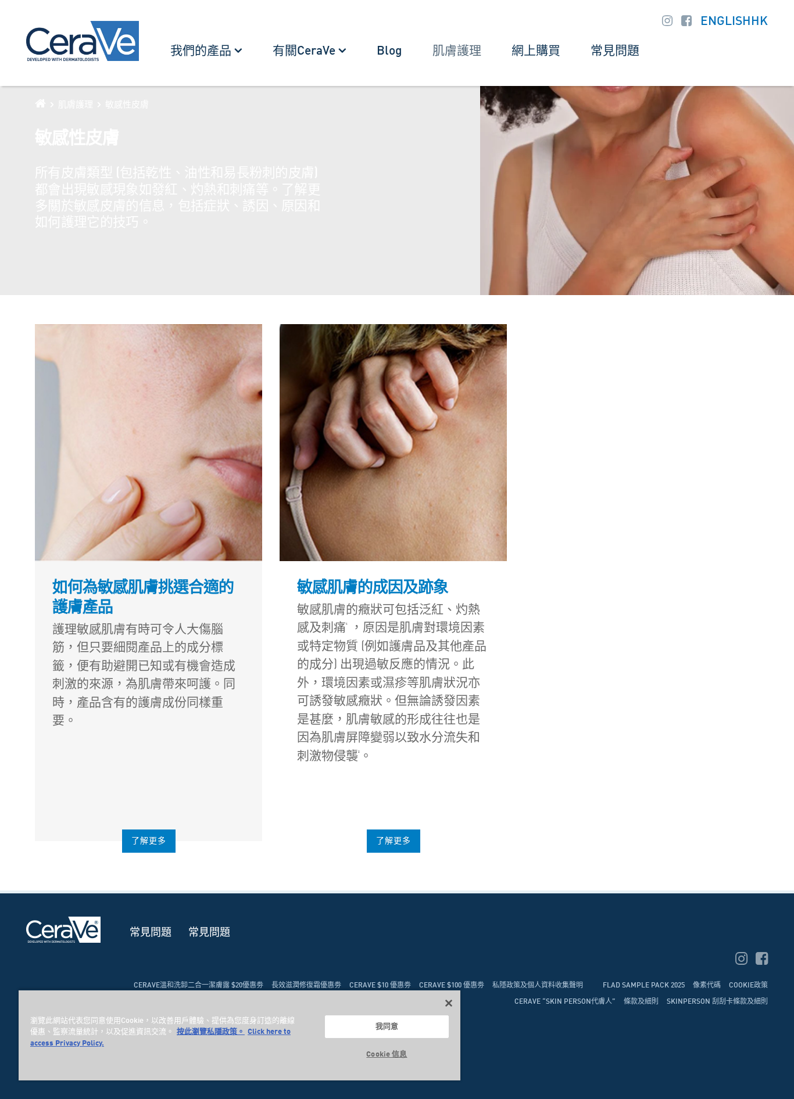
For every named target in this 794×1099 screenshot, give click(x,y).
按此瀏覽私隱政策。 (211, 1032)
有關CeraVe (304, 51)
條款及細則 (641, 1002)
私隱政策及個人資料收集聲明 (537, 985)
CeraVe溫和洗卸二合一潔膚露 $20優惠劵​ (198, 985)
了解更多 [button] (148, 841)
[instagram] (742, 961)
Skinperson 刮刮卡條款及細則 (717, 1002)
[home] (40, 103)
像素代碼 (707, 985)
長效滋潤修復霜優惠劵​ (306, 985)
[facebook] (762, 961)
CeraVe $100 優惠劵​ (451, 985)
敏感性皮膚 (127, 105)
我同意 (386, 1026)
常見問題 (615, 51)
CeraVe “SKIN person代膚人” (565, 1002)
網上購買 (536, 51)
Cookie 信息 (386, 1054)
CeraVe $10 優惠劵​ (380, 985)
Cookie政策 (748, 985)
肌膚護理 (456, 51)
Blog (389, 51)
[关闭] (448, 1003)
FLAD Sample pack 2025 (644, 985)
